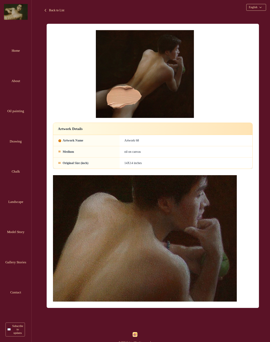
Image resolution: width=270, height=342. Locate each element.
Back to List (56, 10)
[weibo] (135, 334)
